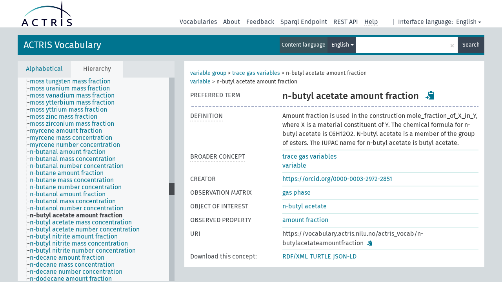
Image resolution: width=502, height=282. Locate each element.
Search (471, 45)
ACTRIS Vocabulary (62, 45)
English (466, 21)
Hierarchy (97, 68)
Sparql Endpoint (303, 21)
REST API (345, 21)
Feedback (260, 21)
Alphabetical (44, 68)
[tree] (96, 179)
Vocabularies (198, 21)
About (231, 21)
